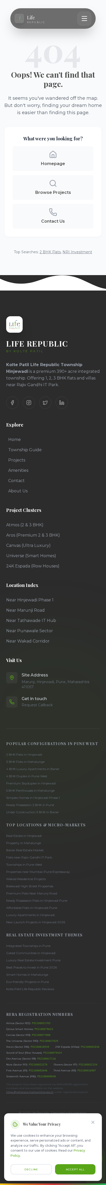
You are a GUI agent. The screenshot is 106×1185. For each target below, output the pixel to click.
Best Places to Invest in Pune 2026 (31, 967)
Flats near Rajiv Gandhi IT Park (29, 857)
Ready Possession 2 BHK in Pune (30, 805)
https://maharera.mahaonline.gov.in (30, 1092)
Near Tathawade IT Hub (31, 620)
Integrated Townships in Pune (28, 946)
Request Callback (37, 705)
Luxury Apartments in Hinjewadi (30, 915)
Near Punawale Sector (29, 630)
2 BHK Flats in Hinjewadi (24, 754)
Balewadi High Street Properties (29, 886)
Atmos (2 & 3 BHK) (24, 524)
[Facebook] (12, 402)
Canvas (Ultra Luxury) (28, 545)
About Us (18, 491)
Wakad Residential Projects (26, 879)
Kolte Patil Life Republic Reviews (30, 989)
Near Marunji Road (25, 610)
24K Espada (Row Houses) (32, 566)
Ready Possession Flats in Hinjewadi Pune (36, 900)
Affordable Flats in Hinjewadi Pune (31, 908)
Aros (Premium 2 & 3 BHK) (33, 535)
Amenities (18, 470)
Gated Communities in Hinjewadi (31, 953)
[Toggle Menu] (84, 18)
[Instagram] (29, 402)
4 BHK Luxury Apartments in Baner (32, 769)
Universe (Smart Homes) (31, 555)
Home (14, 439)
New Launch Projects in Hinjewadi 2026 (35, 922)
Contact (16, 480)
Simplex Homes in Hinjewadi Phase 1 (33, 798)
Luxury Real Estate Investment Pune (33, 960)
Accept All (75, 1169)
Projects (16, 460)
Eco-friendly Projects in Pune (27, 982)
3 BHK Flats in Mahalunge (25, 762)
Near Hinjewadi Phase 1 (30, 600)
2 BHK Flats (50, 252)
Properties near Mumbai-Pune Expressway (38, 872)
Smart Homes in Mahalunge (27, 974)
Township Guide (25, 449)
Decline (31, 1169)
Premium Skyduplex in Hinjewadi (31, 783)
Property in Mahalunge (23, 843)
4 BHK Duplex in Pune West (26, 776)
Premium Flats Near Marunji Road (31, 893)
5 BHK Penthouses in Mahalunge (30, 790)
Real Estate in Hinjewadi (24, 836)
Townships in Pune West (24, 864)
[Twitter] (45, 402)
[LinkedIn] (62, 402)
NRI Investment (77, 252)
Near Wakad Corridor (28, 641)
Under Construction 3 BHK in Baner (32, 812)
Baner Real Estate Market (25, 850)
